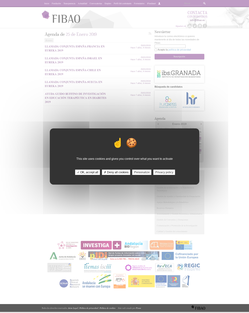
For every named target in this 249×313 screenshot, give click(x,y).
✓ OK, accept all (87, 172)
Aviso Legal (73, 308)
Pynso (138, 308)
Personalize (142, 172)
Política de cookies (107, 308)
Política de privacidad (88, 308)
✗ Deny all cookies (116, 172)
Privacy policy (164, 172)
